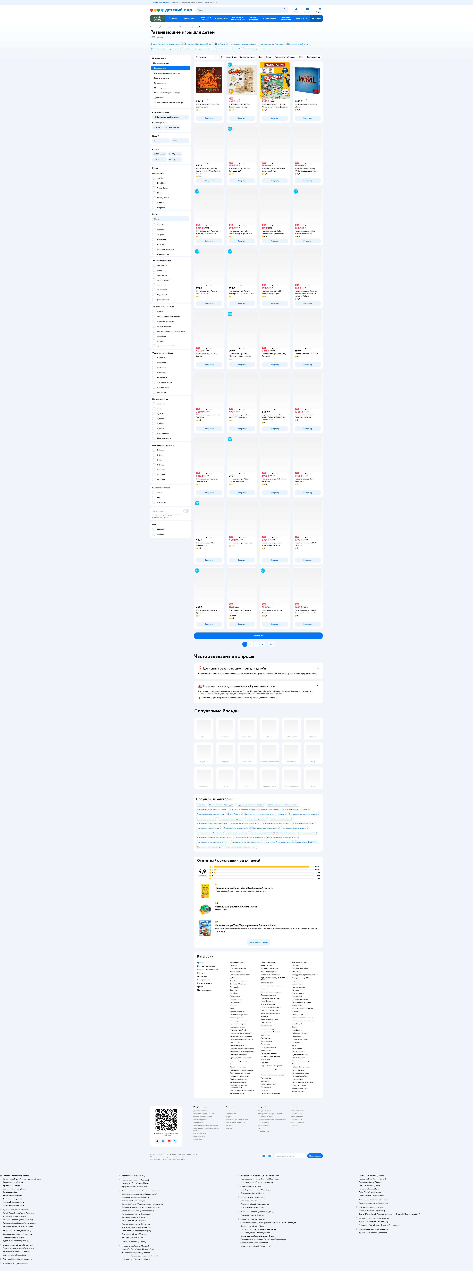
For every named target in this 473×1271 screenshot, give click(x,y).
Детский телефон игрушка (271, 992)
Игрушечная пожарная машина (241, 1070)
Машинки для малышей (269, 969)
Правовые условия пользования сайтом (182, 1154)
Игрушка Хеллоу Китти (269, 1020)
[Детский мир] (171, 10)
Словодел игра (297, 1015)
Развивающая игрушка (238, 1079)
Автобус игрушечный (238, 1067)
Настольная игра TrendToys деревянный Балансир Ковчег (246, 925)
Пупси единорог (236, 1002)
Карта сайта (197, 1139)
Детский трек (235, 1042)
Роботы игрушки (267, 966)
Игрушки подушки (299, 1085)
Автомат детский (236, 1018)
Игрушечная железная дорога (241, 1036)
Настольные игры (186, 27)
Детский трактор (236, 1064)
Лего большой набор (300, 969)
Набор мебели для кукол (301, 1067)
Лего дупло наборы (268, 1047)
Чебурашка (265, 1017)
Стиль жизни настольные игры (303, 1021)
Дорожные (159, 97)
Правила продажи (200, 1120)
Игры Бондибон (298, 1024)
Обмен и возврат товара (202, 1117)
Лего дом (264, 1090)
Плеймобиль (235, 996)
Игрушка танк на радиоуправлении (243, 1052)
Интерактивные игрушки (270, 975)
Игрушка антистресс (238, 1093)
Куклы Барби (297, 1049)
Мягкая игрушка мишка (300, 1073)
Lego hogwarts (266, 1041)
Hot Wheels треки (237, 1045)
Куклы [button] (200, 986)
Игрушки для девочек (238, 1082)
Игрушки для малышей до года (272, 986)
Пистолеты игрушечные (239, 1015)
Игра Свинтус (297, 1030)
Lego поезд (265, 1063)
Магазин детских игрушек (239, 1076)
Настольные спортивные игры (167, 92)
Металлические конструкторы (272, 1075)
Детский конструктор (269, 1029)
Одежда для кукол (298, 1058)
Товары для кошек (297, 1111)
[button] (316, 18)
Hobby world (297, 996)
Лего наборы (266, 1023)
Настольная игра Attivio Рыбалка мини (236, 906)
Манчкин (295, 990)
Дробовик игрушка (237, 1012)
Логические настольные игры (303, 1018)
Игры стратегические (163, 88)
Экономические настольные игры (169, 102)
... (267, 644)
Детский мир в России (158, 1159)
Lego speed (265, 1081)
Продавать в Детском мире (203, 1114)
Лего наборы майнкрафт (270, 1032)
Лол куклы (296, 1042)
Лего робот (265, 1072)
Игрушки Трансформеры (270, 1013)
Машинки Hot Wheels (238, 1030)
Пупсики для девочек (300, 1055)
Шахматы (295, 1012)
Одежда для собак (297, 1122)
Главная (153, 27)
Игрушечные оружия (238, 1024)
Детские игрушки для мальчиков (242, 1090)
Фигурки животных (268, 995)
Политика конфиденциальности (205, 1125)
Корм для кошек (296, 1114)
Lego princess (297, 984)
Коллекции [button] (202, 976)
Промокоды (198, 1122)
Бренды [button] (200, 962)
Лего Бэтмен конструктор (271, 1007)
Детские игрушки (167, 27)
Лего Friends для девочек (270, 1093)
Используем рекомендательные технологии (167, 1157)
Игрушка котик (297, 1079)
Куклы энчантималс (237, 962)
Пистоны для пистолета (239, 1021)
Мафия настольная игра (300, 1033)
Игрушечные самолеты (238, 1055)
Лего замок (296, 966)
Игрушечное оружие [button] (206, 966)
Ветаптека (294, 1125)
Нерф (232, 1009)
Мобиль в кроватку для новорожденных (238, 1086)
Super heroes (266, 1050)
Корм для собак (296, 1120)
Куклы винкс (296, 1064)
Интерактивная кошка (300, 1088)
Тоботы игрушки (236, 972)
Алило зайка (234, 987)
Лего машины (297, 972)
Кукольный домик (298, 1052)
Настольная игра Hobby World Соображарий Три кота (244, 888)
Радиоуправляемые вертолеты (241, 1039)
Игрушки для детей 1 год (270, 998)
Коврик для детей (267, 983)
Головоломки (160, 83)
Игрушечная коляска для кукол (303, 1061)
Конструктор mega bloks (301, 978)
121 (271, 644)
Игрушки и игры (159, 58)
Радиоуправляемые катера (240, 1073)
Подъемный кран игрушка (240, 1061)
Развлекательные (161, 78)
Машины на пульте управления (241, 1033)
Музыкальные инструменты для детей (273, 979)
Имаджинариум (298, 993)
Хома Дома (234, 993)
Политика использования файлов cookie (206, 1129)
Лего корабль (266, 1087)
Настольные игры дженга (301, 1002)
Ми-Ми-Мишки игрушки (270, 1010)
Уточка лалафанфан (268, 1004)
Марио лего (265, 1060)
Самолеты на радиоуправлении (242, 1049)
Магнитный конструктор (270, 1057)
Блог (260, 1128)
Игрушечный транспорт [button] (207, 969)
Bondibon (233, 1005)
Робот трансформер (268, 962)
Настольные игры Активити (302, 1009)
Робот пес (265, 989)
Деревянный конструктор (271, 1069)
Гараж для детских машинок (240, 1058)
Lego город (265, 1035)
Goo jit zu (233, 990)
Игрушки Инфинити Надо (240, 975)
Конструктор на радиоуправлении (305, 975)
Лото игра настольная (300, 1039)
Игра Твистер (297, 1005)
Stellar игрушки (236, 978)
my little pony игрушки (238, 981)
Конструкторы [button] (203, 980)
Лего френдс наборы (269, 1053)
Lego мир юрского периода (271, 1066)
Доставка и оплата (200, 1111)
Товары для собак (297, 1117)
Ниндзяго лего (266, 1026)
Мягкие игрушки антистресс (302, 1082)
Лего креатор (266, 1078)
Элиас (294, 1027)
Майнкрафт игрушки (268, 972)
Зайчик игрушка (298, 1092)
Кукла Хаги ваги (267, 1001)
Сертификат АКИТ (200, 1133)
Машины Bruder (236, 999)
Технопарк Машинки (238, 984)
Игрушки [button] (201, 973)
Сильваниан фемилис (238, 969)
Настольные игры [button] (204, 983)
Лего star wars (266, 1038)
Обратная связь (199, 1136)
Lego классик (297, 981)
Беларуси (181, 1159)
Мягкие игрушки (298, 1070)
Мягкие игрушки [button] (204, 990)
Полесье (233, 966)
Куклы (294, 1045)
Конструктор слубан (299, 962)
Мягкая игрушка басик (300, 1076)
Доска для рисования (300, 999)
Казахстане (172, 1159)
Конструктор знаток (268, 1084)
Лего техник (265, 1044)
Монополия (296, 1036)
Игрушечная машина (237, 1027)
